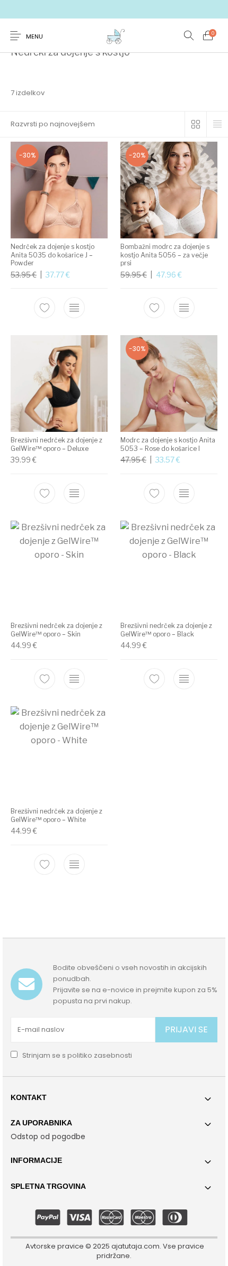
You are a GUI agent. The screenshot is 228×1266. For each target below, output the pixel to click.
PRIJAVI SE (186, 1029)
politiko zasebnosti (99, 1055)
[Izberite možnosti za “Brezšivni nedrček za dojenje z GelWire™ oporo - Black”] (184, 678)
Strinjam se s (76, 1055)
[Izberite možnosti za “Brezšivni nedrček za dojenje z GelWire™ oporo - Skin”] (74, 678)
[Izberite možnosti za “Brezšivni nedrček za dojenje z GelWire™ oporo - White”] (74, 864)
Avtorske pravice (54, 1246)
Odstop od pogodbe (48, 1136)
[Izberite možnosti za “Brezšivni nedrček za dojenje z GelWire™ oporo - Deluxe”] (74, 493)
